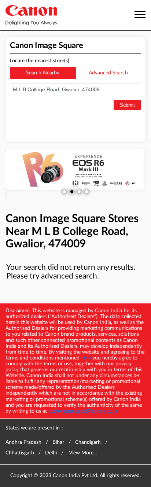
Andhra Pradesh (23, 442)
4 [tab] (86, 191)
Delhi (51, 452)
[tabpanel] (75, 169)
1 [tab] (64, 191)
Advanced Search (108, 72)
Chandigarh (88, 442)
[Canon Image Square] (31, 15)
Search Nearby (42, 72)
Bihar (58, 442)
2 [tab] (72, 191)
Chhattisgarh (19, 452)
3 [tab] (79, 191)
